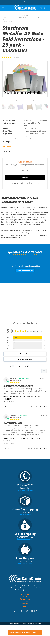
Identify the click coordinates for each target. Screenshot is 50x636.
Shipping (25, 601)
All (28, 15)
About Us (25, 594)
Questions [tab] (22, 366)
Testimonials (25, 599)
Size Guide (6, 147)
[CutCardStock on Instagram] (31, 612)
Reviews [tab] (8, 366)
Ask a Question (25, 270)
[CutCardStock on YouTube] (23, 612)
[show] (25, 79)
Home (23, 15)
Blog (25, 606)
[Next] (32, 100)
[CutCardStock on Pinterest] (27, 612)
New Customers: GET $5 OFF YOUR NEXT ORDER (25, 632)
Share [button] (8, 407)
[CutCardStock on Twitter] (14, 612)
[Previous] (17, 100)
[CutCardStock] (25, 8)
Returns (25, 604)
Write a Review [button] (26, 354)
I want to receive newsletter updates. (26, 183)
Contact (25, 596)
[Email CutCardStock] (36, 612)
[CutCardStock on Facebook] (18, 612)
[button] (41, 407)
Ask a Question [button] (26, 359)
